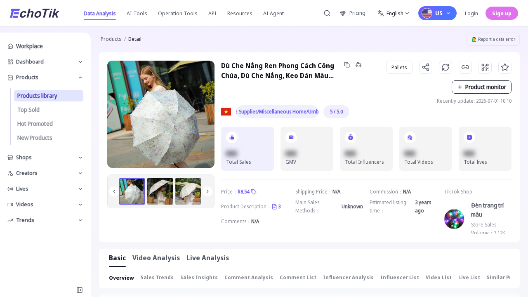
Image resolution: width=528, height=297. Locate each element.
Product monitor (485, 87)
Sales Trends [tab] (157, 277)
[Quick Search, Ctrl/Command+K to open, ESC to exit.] (327, 13)
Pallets (399, 67)
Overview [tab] (121, 277)
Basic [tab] (117, 257)
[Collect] (505, 67)
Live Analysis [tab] (207, 257)
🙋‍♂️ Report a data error (493, 39)
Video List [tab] (439, 277)
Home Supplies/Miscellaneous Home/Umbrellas (277, 111)
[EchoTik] (34, 13)
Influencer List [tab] (399, 277)
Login (471, 13)
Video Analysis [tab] (156, 257)
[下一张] (207, 191)
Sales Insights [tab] (199, 277)
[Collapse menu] (79, 290)
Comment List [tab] (298, 277)
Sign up (502, 13)
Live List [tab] (469, 277)
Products (111, 38)
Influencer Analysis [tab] (348, 277)
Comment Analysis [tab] (248, 277)
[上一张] (114, 191)
